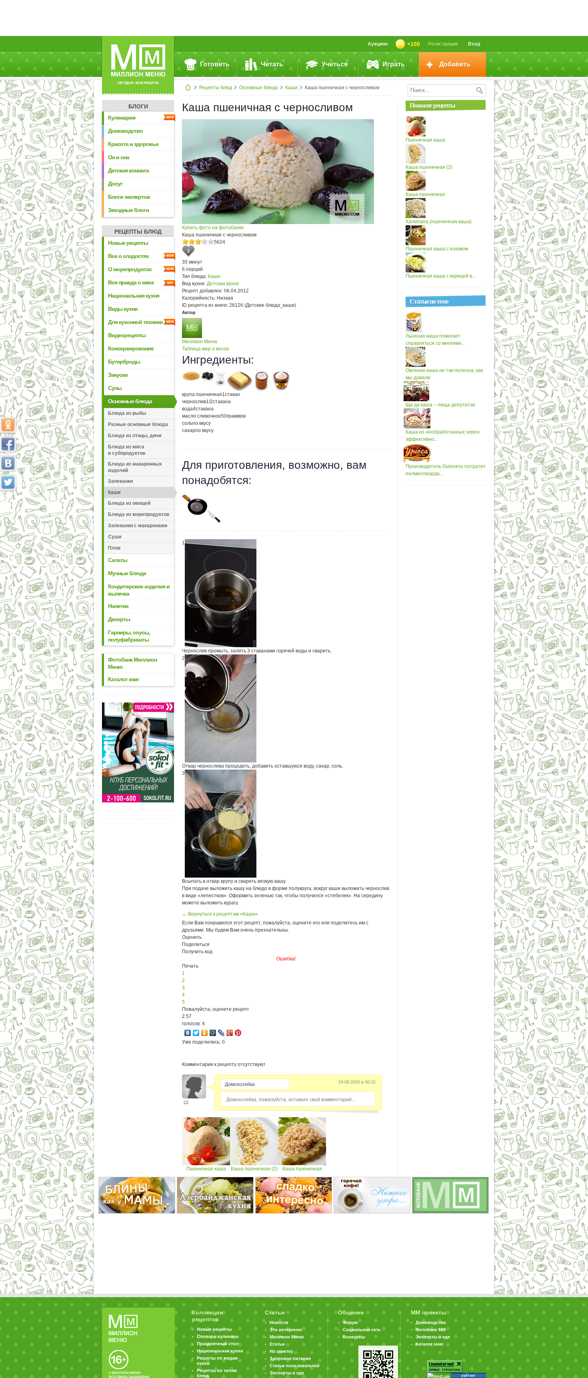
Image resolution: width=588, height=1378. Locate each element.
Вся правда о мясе (131, 282)
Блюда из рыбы (127, 413)
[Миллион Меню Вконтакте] (8, 463)
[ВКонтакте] (188, 1033)
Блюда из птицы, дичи (134, 435)
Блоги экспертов (129, 197)
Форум (350, 1322)
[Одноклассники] (204, 1033)
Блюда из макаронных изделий (135, 467)
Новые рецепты (128, 243)
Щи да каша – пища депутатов (440, 405)
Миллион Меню (199, 341)
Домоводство (125, 131)
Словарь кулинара (217, 1336)
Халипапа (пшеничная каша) (439, 221)
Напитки (118, 606)
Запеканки (120, 481)
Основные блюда (258, 87)
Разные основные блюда (138, 424)
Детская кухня (223, 283)
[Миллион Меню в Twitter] (8, 482)
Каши (291, 87)
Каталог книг (123, 679)
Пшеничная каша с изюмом (437, 249)
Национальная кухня (133, 295)
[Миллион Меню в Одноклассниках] (8, 425)
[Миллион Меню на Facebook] (8, 444)
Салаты (117, 560)
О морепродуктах (130, 269)
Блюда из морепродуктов (138, 514)
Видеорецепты (127, 335)
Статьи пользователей (295, 1365)
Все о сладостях (128, 256)
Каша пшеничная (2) (254, 1169)
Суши (114, 537)
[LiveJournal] (221, 1033)
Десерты (119, 619)
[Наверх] (8, 518)
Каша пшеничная (302, 1169)
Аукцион (378, 44)
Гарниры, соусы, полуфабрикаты (129, 636)
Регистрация (443, 44)
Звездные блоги (128, 210)
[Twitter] (196, 1033)
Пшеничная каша (206, 1169)
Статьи (277, 1344)
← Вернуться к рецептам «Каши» (220, 914)
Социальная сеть (362, 1329)
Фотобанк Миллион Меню (132, 663)
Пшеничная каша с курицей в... (441, 276)
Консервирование (131, 348)
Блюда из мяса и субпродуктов (126, 450)
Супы (115, 388)
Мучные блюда (127, 573)
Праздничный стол (217, 1343)
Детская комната (128, 170)
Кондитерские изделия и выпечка (139, 590)
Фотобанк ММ (431, 1329)
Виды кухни (123, 309)
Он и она (118, 157)
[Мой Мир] (213, 1033)
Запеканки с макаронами (137, 525)
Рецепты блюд (215, 87)
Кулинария (121, 117)
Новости (279, 1322)
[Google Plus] (230, 1033)
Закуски (118, 375)
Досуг (115, 183)
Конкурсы (354, 1336)
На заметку (281, 1351)
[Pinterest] (238, 1033)
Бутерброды (124, 361)
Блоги (138, 106)
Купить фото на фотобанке (213, 227)
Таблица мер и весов (205, 349)
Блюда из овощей (129, 503)
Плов (114, 548)
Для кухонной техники (135, 322)
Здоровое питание (290, 1358)
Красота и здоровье (133, 144)
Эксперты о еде (287, 1372)
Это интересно (286, 1329)
